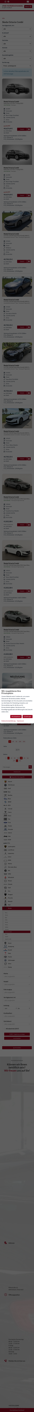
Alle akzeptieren (15, 716)
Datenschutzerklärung (8, 721)
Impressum (20, 721)
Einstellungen (27, 716)
